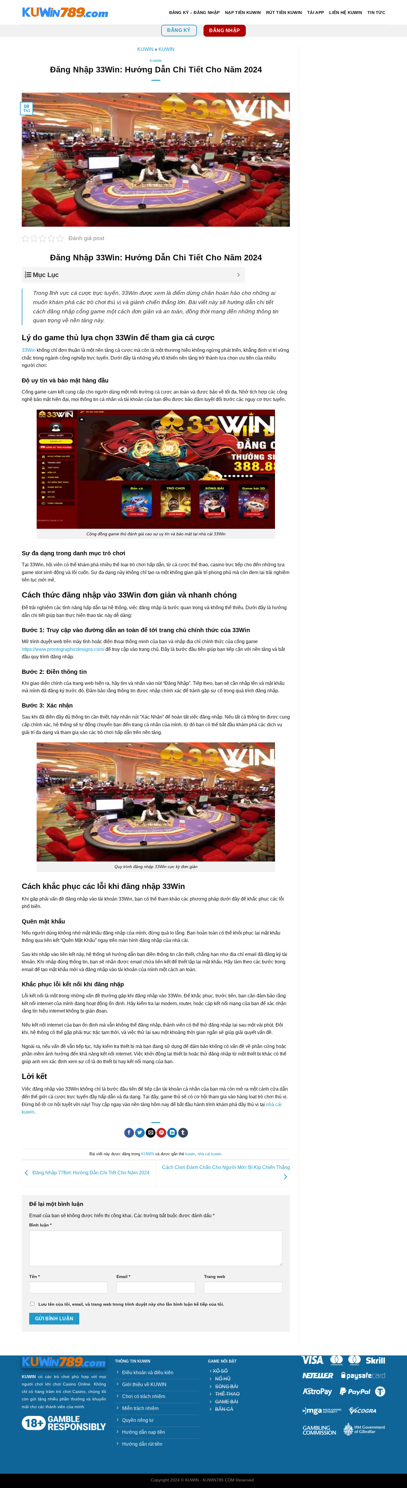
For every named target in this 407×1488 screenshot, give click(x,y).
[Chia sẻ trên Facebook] (129, 1133)
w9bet (55, 1464)
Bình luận (40, 1225)
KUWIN (145, 49)
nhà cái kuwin (209, 1154)
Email (123, 1276)
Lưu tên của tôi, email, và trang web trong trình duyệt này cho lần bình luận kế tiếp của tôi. (131, 1304)
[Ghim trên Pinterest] (161, 1133)
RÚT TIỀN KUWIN (284, 12)
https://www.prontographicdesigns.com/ (63, 649)
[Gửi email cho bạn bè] (151, 1133)
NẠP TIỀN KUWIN (243, 12)
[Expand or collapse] (238, 275)
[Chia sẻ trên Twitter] (140, 1133)
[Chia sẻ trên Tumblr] (183, 1133)
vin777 (45, 1464)
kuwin (190, 1154)
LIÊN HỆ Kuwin (345, 12)
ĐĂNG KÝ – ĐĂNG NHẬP (194, 12)
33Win (28, 350)
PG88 (35, 1464)
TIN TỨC (376, 12)
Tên (34, 1276)
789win (26, 1464)
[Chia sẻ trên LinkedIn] (172, 1133)
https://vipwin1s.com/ (85, 1464)
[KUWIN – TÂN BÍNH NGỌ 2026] (65, 12)
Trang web (214, 1276)
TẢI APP (315, 12)
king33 (66, 1464)
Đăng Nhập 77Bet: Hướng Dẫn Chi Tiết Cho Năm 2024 (90, 1172)
